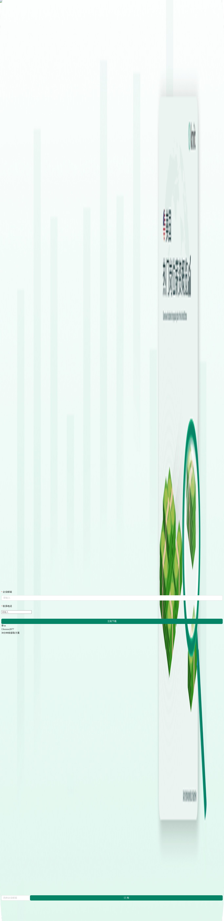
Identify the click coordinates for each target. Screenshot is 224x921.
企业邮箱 (7, 592)
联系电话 (7, 606)
